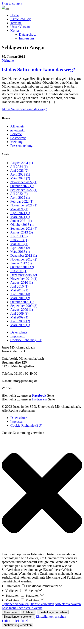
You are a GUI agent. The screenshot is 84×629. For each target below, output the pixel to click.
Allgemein (17, 126)
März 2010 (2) (20, 298)
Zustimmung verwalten (17, 625)
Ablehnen (28, 612)
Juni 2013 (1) (19, 240)
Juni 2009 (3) (19, 313)
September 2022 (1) (23, 190)
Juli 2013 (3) (19, 236)
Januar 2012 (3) (21, 263)
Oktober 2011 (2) (22, 267)
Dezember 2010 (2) (23, 275)
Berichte (16, 134)
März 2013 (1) (20, 251)
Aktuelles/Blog (20, 19)
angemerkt (17, 130)
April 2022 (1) (20, 197)
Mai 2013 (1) (19, 244)
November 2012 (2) (23, 259)
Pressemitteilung (21, 145)
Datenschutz (27, 34)
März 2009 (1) (20, 325)
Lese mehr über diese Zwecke (22, 608)
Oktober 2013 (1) (22, 224)
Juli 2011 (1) (18, 271)
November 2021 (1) (23, 205)
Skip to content (12, 3)
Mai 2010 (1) (19, 290)
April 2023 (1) (20, 174)
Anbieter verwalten (68, 604)
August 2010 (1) (21, 282)
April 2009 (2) (20, 321)
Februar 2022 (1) (21, 201)
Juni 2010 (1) (19, 286)
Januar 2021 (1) (21, 221)
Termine (16, 23)
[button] (42, 493)
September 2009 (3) (23, 306)
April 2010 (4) (20, 294)
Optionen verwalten (15, 604)
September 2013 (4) (23, 228)
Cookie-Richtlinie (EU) (26, 340)
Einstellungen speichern (18, 616)
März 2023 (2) (20, 178)
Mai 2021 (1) (19, 209)
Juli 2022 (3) (19, 194)
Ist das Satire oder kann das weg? (24, 109)
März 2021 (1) (20, 217)
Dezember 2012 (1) (23, 255)
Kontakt (15, 30)
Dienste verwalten (42, 604)
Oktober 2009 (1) (22, 302)
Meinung (8, 60)
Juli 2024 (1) (19, 166)
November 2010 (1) (23, 278)
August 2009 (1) (21, 309)
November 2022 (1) (23, 182)
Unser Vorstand (20, 27)
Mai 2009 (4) (19, 317)
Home (14, 15)
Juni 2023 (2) (19, 170)
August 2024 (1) (21, 163)
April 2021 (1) (20, 213)
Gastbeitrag (18, 138)
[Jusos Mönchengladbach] (4, 8)
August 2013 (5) (21, 232)
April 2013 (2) (20, 248)
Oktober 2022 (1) (22, 186)
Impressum (26, 38)
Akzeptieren (10, 612)
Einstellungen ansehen (53, 612)
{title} (6, 621)
